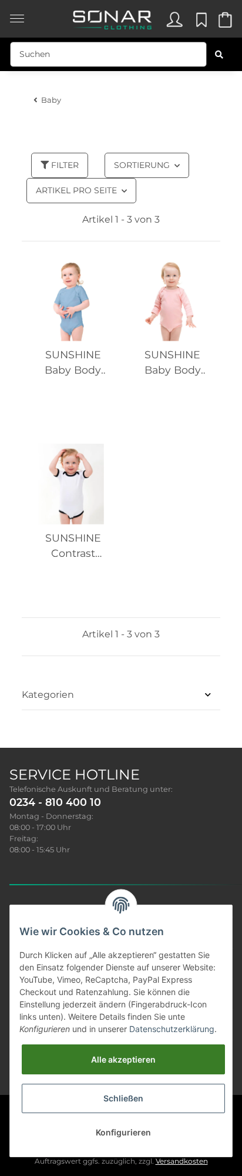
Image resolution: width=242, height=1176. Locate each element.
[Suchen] (219, 54)
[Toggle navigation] (17, 12)
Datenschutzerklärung (171, 1029)
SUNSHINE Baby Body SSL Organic (73, 363)
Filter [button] (64, 165)
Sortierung (142, 165)
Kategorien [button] (48, 694)
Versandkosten (182, 1161)
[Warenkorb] (224, 22)
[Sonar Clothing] (112, 16)
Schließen (123, 1098)
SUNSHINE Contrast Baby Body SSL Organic (73, 547)
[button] (174, 22)
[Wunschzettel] (200, 22)
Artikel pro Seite (76, 190)
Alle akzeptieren (123, 1059)
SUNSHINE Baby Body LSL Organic (172, 363)
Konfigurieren (123, 1132)
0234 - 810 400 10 (55, 802)
